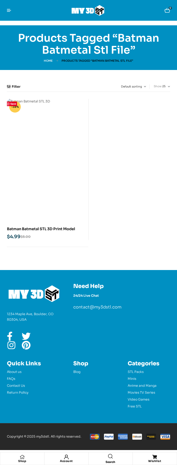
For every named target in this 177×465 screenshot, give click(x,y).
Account (66, 461)
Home (48, 60)
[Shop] (22, 457)
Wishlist (154, 461)
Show (158, 86)
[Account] (66, 457)
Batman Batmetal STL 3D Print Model (41, 229)
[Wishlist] (154, 457)
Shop (22, 461)
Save (13, 103)
